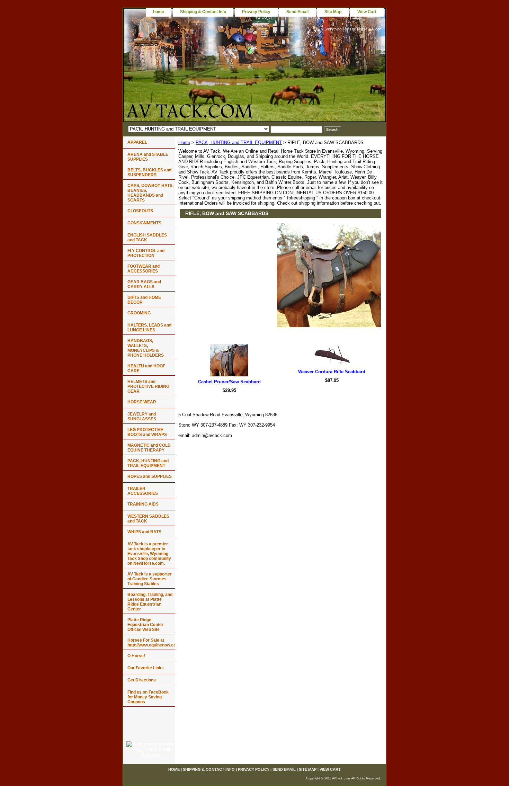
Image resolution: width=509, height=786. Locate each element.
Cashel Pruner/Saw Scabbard (229, 381)
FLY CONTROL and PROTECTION (145, 253)
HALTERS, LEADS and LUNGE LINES (149, 327)
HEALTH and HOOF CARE (146, 368)
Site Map (332, 11)
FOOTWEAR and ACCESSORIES (143, 269)
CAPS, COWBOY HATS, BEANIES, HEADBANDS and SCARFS (150, 193)
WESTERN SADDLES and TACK (148, 519)
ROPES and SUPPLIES (149, 476)
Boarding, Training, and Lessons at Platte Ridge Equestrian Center (149, 601)
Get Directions (141, 680)
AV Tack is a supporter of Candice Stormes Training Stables (149, 579)
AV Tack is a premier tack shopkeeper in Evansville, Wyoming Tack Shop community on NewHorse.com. (149, 554)
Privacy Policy (256, 11)
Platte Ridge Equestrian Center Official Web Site (145, 624)
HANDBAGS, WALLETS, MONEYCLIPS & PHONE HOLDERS (145, 348)
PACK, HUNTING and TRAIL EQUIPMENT (239, 142)
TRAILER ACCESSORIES (142, 491)
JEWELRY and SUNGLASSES (141, 416)
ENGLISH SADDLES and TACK (147, 237)
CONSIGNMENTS (144, 223)
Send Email (297, 11)
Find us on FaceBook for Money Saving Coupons (148, 697)
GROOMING (139, 313)
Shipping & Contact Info (203, 11)
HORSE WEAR (141, 402)
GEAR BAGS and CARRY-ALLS (144, 284)
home (158, 11)
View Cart (366, 11)
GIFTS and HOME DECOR (144, 300)
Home (184, 142)
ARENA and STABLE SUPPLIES (147, 157)
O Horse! (136, 655)
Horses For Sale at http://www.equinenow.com (151, 642)
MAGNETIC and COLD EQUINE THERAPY (149, 448)
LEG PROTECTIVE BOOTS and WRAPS (147, 432)
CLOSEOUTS (140, 210)
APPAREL (137, 142)
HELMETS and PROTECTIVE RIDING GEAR (148, 386)
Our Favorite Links (145, 668)
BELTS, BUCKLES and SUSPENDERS (149, 172)
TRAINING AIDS (143, 504)
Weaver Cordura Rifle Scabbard (331, 371)
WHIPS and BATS (144, 531)
